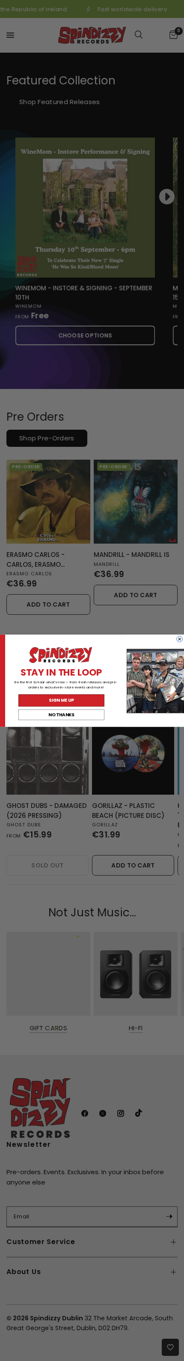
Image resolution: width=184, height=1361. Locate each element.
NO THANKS (61, 715)
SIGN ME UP (61, 700)
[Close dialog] (180, 639)
